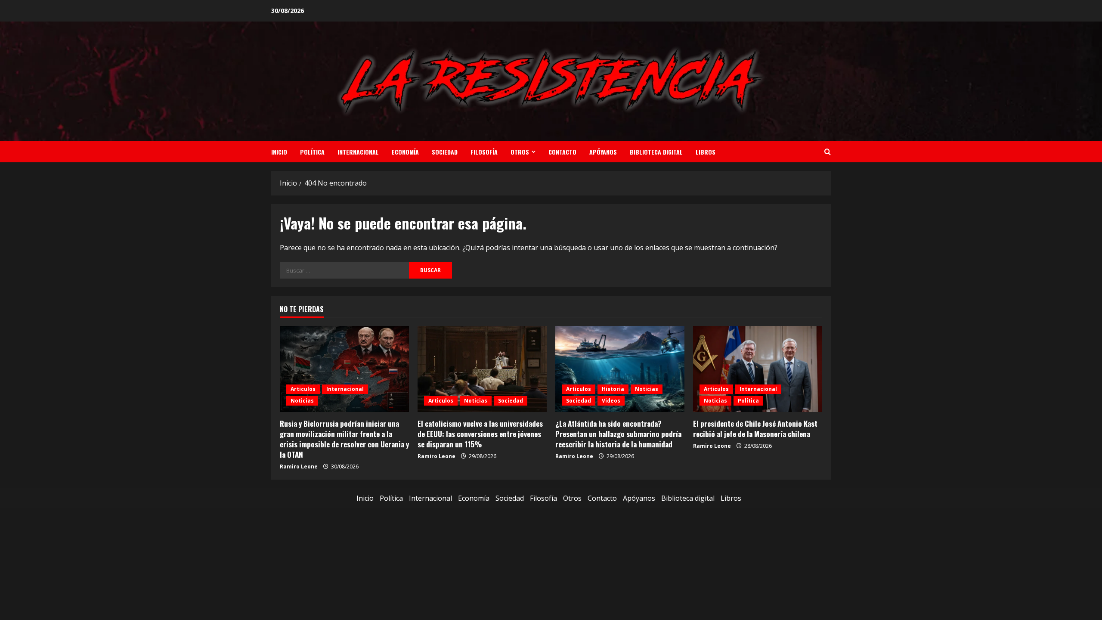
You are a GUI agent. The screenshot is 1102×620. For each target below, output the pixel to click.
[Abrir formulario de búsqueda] (827, 151)
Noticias (302, 400)
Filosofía (484, 151)
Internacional (358, 151)
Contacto (562, 151)
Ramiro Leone (299, 466)
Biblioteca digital (656, 151)
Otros (520, 151)
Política (312, 151)
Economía (405, 151)
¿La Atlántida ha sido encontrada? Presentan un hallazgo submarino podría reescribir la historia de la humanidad (618, 434)
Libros (705, 151)
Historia (613, 389)
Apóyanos (603, 151)
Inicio (279, 151)
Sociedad (445, 151)
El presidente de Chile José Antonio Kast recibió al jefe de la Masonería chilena (755, 428)
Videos (611, 400)
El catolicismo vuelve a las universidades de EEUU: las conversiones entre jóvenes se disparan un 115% (480, 434)
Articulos (303, 389)
